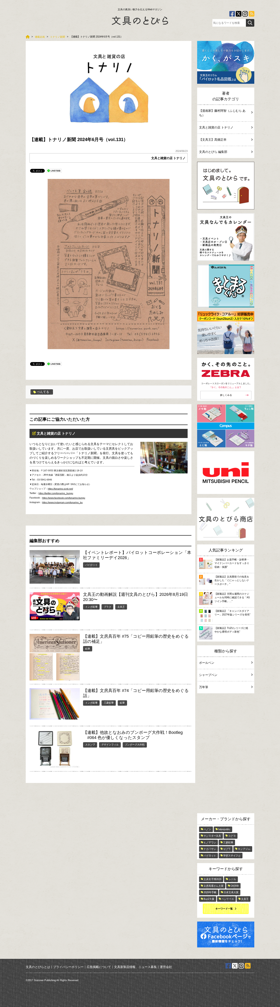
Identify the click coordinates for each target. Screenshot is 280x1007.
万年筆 (203, 687)
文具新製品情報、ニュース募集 (135, 966)
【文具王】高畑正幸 (212, 139)
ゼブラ (227, 848)
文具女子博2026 (212, 879)
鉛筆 (87, 648)
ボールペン (206, 662)
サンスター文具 (212, 835)
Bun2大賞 (209, 899)
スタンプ (90, 744)
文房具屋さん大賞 (213, 885)
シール (232, 879)
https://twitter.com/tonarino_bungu (55, 493)
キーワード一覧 (224, 908)
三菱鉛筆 (109, 702)
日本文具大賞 (231, 892)
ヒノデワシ (210, 842)
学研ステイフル (232, 855)
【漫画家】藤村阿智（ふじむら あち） (222, 113)
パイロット (91, 564)
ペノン (207, 829)
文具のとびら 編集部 (213, 151)
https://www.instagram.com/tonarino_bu (62, 502)
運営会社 (166, 966)
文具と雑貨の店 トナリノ (168, 158)
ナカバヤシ (210, 848)
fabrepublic (224, 829)
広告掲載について (99, 966)
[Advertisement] (225, 754)
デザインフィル (110, 744)
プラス (107, 606)
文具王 (121, 606)
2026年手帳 (210, 892)
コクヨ (232, 835)
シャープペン (208, 675)
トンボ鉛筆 (91, 606)
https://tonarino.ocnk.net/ (60, 489)
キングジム (244, 848)
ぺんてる (43, 391)
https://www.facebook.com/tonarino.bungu (63, 498)
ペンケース (228, 899)
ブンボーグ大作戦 (135, 744)
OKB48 (235, 885)
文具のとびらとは (38, 966)
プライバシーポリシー (68, 966)
